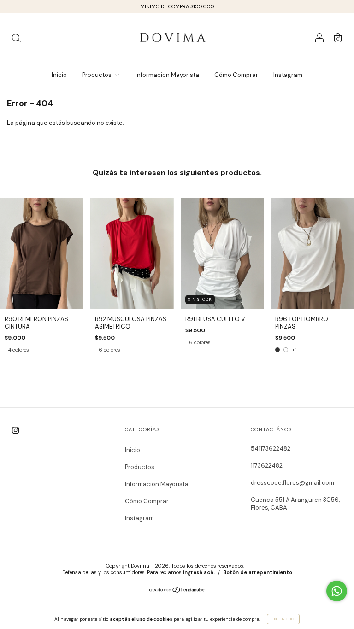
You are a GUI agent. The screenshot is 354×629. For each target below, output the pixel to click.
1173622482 (267, 466)
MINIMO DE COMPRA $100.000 (177, 6)
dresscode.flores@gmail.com (292, 483)
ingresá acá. (199, 572)
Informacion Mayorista (167, 75)
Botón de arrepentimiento (257, 572)
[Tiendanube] (177, 591)
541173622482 (270, 449)
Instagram (287, 75)
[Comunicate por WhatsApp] (336, 591)
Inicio (59, 75)
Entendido (283, 619)
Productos (97, 75)
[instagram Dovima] (15, 430)
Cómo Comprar (236, 75)
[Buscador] (16, 39)
